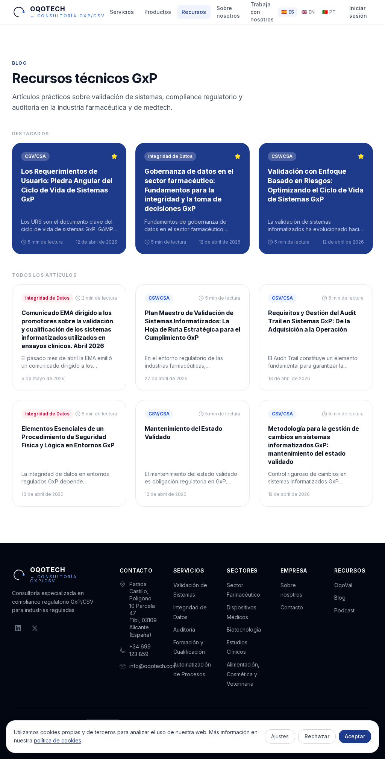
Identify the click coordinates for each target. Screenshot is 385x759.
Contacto (291, 607)
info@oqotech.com (153, 666)
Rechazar (317, 736)
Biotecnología (244, 629)
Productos (157, 12)
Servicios (122, 12)
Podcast (344, 610)
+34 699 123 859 (140, 650)
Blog (340, 597)
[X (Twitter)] (35, 628)
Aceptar (355, 736)
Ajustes (280, 736)
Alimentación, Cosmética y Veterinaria (243, 674)
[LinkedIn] (18, 628)
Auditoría (184, 629)
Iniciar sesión (358, 12)
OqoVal (343, 585)
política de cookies (57, 740)
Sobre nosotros (228, 12)
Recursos (194, 12)
